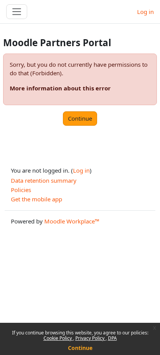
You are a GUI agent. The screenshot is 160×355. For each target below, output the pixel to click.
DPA (112, 338)
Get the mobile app (36, 199)
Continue (80, 348)
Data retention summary (44, 180)
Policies (21, 190)
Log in (145, 12)
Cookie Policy (58, 338)
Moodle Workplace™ (71, 221)
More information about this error (60, 88)
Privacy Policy (90, 338)
